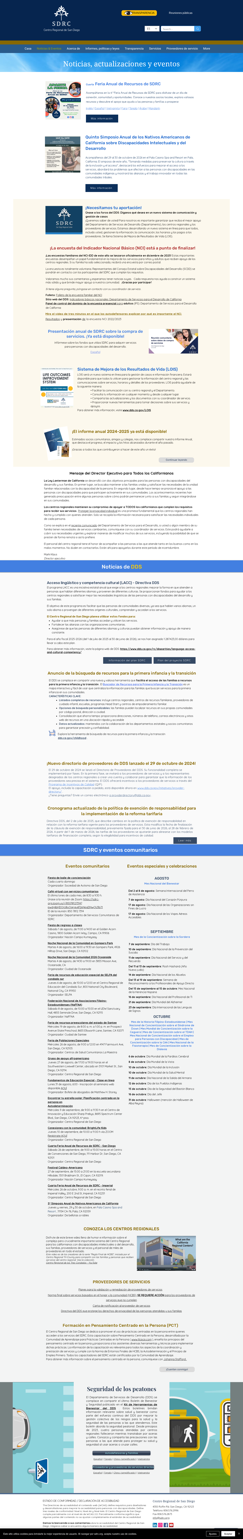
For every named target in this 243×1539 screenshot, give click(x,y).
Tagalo (133, 108)
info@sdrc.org (161, 1517)
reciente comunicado (84, 525)
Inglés (89, 108)
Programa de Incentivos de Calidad (71, 784)
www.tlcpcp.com (141, 1339)
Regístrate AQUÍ (57, 1135)
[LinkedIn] (155, 1525)
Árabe (143, 108)
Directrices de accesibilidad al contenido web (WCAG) (77, 1505)
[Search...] (197, 28)
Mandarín (154, 108)
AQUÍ (64, 1088)
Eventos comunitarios (87, 866)
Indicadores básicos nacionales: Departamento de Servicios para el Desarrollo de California (126, 299)
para (84, 303)
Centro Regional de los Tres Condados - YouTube (71, 1262)
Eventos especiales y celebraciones (162, 866)
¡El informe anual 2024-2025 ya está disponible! (119, 431)
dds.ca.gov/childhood (72, 738)
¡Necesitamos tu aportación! (113, 207)
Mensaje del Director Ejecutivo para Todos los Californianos (121, 473)
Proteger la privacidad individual (97, 511)
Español (99, 108)
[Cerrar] (239, 1533)
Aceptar (228, 1533)
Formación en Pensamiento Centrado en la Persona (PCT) (120, 1325)
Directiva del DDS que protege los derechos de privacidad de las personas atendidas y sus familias (121, 1311)
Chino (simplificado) (125, 1458)
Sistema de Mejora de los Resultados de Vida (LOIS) (127, 369)
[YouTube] (171, 1525)
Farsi (124, 108)
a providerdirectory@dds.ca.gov (130, 795)
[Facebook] (166, 1525)
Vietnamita (113, 108)
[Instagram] (160, 1525)
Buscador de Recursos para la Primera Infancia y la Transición (143, 684)
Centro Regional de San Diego (62, 30)
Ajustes (213, 1533)
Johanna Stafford (174, 1359)
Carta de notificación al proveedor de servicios (121, 1305)
